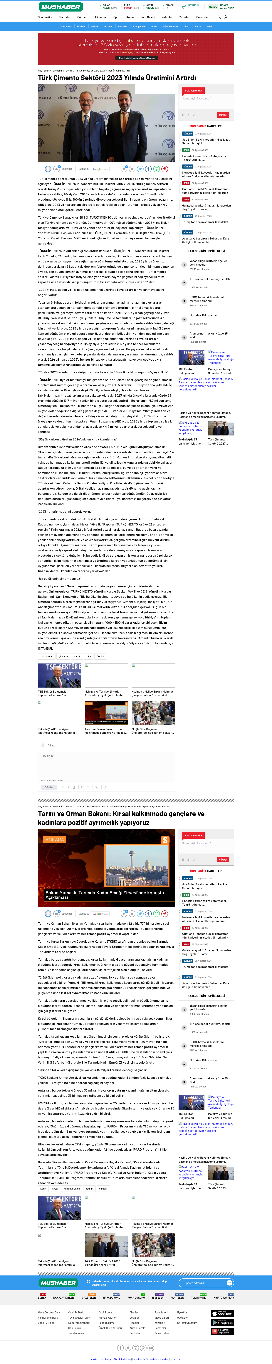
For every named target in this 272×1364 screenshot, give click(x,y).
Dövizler (81, 26)
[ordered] (82, 787)
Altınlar (95, 26)
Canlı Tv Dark (76, 1312)
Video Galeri (162, 1317)
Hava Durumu (111, 1296)
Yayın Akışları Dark (79, 1317)
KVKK (145, 1359)
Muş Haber (43, 70)
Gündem (82, 17)
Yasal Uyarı (175, 1359)
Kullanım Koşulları (159, 1359)
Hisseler (108, 26)
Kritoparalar (139, 26)
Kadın (130, 17)
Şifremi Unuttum (187, 1322)
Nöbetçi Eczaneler (79, 1322)
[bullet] (87, 787)
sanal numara (76, 1333)
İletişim (108, 1359)
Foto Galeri (148, 17)
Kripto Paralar (224, 1296)
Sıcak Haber (162, 1333)
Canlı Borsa (66, 26)
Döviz (186, 26)
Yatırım (89, 1188)
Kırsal (55, 1188)
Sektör (77, 656)
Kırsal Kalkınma (72, 1188)
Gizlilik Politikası (122, 1359)
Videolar (167, 17)
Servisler (64, 17)
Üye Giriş (182, 1312)
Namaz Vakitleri (64, 1296)
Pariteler (122, 26)
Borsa (154, 26)
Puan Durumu (136, 1296)
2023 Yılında (46, 656)
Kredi (209, 26)
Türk (88, 656)
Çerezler (136, 1359)
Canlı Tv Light (46, 1322)
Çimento (63, 656)
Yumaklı (103, 1188)
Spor (116, 17)
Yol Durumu (198, 1296)
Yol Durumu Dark (48, 1317)
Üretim (100, 656)
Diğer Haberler (170, 26)
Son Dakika (45, 17)
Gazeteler (202, 17)
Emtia (198, 26)
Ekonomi (101, 17)
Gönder (49, 787)
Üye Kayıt (182, 1317)
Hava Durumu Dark (49, 1312)
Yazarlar (184, 17)
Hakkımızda (97, 1359)
